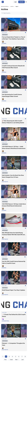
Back (11, 359)
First (5, 359)
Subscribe (21, 1)
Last (22, 359)
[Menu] (26, 2)
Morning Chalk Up (4, 6)
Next (16, 359)
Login (15, 1)
